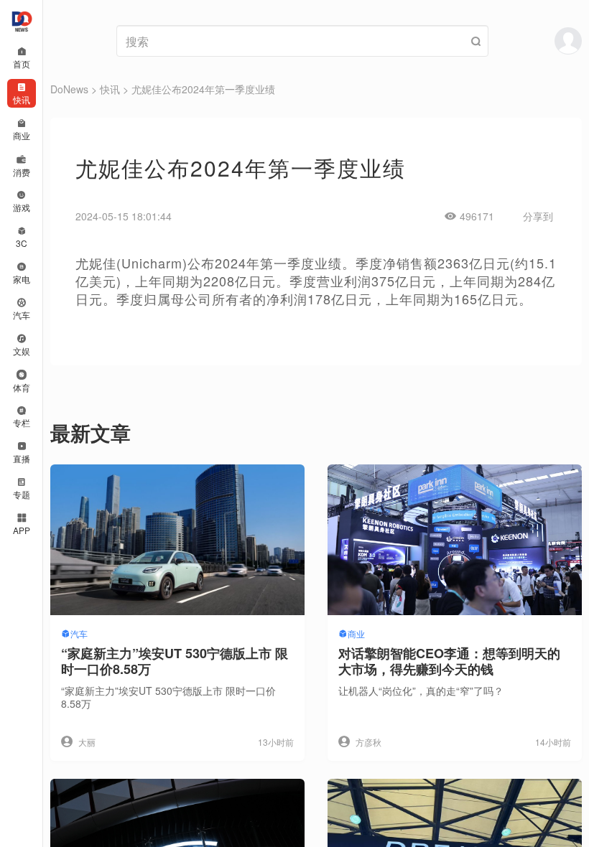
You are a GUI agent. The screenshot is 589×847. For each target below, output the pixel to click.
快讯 (110, 89)
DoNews (69, 89)
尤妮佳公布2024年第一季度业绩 (203, 89)
